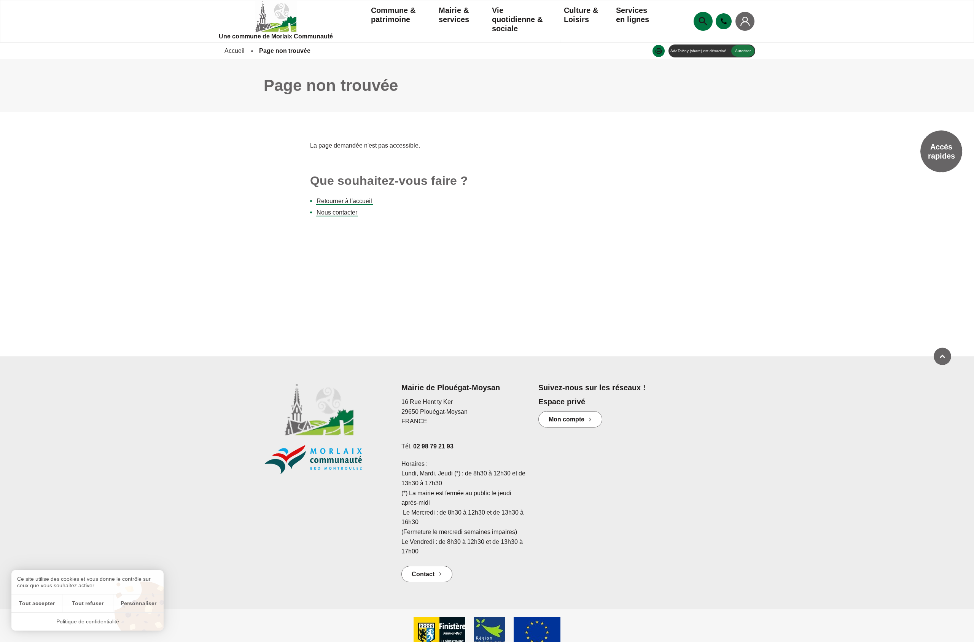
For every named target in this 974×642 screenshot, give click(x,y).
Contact (423, 574)
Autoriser (743, 51)
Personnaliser (138, 603)
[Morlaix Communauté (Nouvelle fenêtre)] (327, 463)
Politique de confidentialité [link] (87, 621)
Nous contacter (337, 212)
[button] (659, 51)
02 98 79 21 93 (433, 446)
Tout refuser (87, 603)
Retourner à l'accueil (344, 201)
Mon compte (566, 419)
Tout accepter (37, 603)
